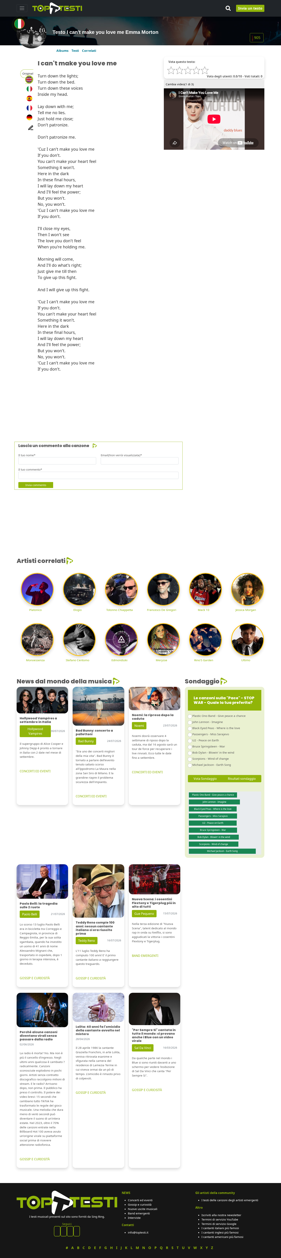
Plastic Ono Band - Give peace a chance (219, 716)
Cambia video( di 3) (180, 84)
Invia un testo (250, 8)
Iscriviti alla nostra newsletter (221, 1215)
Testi (75, 50)
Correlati (89, 50)
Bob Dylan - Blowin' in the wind (213, 752)
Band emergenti (139, 1213)
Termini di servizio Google (218, 1224)
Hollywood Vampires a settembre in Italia (38, 720)
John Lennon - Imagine (207, 722)
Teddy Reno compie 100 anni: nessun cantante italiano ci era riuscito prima (95, 928)
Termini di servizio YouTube (219, 1219)
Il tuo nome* (26, 455)
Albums (62, 50)
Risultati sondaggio (242, 779)
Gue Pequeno (144, 914)
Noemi (139, 726)
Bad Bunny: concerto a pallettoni (94, 732)
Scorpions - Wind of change (210, 758)
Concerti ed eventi (140, 1200)
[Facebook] (57, 1231)
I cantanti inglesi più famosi (220, 1232)
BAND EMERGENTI (145, 956)
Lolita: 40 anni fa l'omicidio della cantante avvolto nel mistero (98, 1030)
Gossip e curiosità (140, 1204)
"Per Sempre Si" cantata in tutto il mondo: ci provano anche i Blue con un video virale (154, 1035)
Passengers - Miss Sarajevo (210, 734)
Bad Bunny (86, 741)
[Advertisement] (131, 402)
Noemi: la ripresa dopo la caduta (153, 717)
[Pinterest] (63, 1231)
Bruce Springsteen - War (208, 746)
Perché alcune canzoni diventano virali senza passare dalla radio (38, 1036)
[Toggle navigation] (22, 8)
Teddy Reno (86, 940)
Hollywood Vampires (35, 731)
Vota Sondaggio (205, 779)
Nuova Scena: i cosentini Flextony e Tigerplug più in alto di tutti (154, 903)
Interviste (134, 1218)
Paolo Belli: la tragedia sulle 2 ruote (39, 905)
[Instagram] (70, 1231)
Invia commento (35, 485)
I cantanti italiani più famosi (220, 1228)
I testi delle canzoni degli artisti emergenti (229, 1200)
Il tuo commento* (30, 469)
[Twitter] (76, 1231)
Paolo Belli (29, 914)
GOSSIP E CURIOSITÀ (35, 978)
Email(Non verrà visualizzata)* (121, 455)
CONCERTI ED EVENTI (35, 771)
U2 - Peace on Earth (205, 740)
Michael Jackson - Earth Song (211, 765)
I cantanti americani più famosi (222, 1237)
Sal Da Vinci (142, 1048)
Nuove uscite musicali (142, 1209)
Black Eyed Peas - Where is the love (216, 728)
